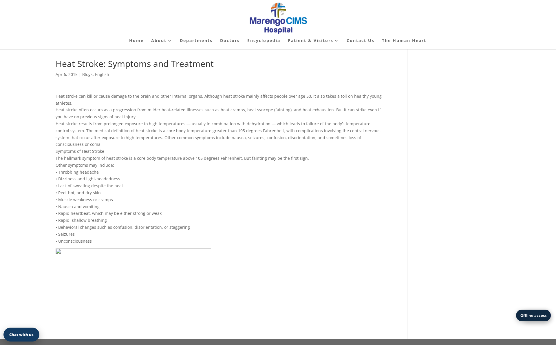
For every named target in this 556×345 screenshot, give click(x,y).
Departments (196, 41)
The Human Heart (404, 41)
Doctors (230, 41)
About (159, 41)
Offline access (533, 315)
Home (136, 41)
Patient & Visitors (310, 41)
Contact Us (360, 41)
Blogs (87, 74)
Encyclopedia (263, 41)
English (102, 74)
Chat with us (21, 334)
